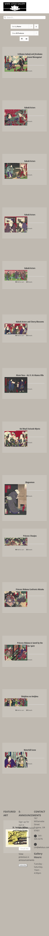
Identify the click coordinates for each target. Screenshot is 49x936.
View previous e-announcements (26, 857)
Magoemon (29, 482)
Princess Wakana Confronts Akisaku (30, 589)
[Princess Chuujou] (9, 540)
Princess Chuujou (30, 535)
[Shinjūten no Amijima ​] (9, 700)
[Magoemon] (9, 498)
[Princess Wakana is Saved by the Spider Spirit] (9, 650)
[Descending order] (36, 26)
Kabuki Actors (29, 107)
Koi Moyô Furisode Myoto (30, 428)
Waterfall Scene (30, 750)
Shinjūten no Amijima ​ (30, 696)
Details (30, 71)
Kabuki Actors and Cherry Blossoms (30, 321)
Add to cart (20, 71)
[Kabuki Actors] (9, 116)
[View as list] (26, 39)
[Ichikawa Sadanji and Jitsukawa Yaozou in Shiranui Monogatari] (9, 62)
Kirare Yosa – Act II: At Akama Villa (30, 375)
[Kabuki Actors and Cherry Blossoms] (9, 327)
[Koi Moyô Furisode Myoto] (9, 437)
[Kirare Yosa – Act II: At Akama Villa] (9, 383)
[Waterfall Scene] (9, 758)
